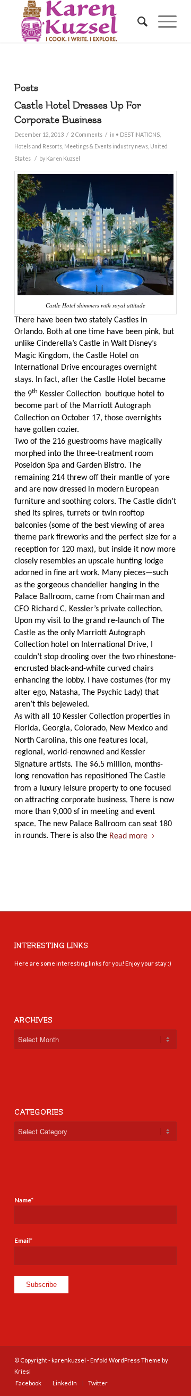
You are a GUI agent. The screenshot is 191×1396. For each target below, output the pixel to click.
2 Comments (86, 134)
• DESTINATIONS (138, 134)
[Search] (137, 21)
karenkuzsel (68, 1360)
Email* (23, 1240)
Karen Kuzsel (63, 158)
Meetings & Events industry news (106, 146)
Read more (128, 836)
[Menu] (162, 21)
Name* (23, 1200)
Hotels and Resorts (38, 146)
